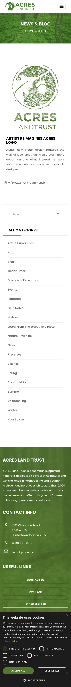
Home (29, 31)
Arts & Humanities (21, 243)
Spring (12, 373)
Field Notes (15, 308)
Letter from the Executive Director (32, 327)
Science (13, 364)
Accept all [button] (18, 670)
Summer (14, 392)
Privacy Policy (10, 641)
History (13, 317)
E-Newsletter (35, 603)
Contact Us (35, 580)
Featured (14, 299)
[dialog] (35, 649)
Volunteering (17, 401)
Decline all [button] (52, 670)
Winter (12, 410)
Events (12, 289)
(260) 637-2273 (22, 543)
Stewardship (17, 382)
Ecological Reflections (23, 280)
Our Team (35, 591)
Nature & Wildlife (20, 336)
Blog (11, 262)
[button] (35, 680)
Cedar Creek (16, 271)
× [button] (67, 615)
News (11, 345)
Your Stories (16, 419)
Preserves (14, 354)
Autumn (13, 252)
